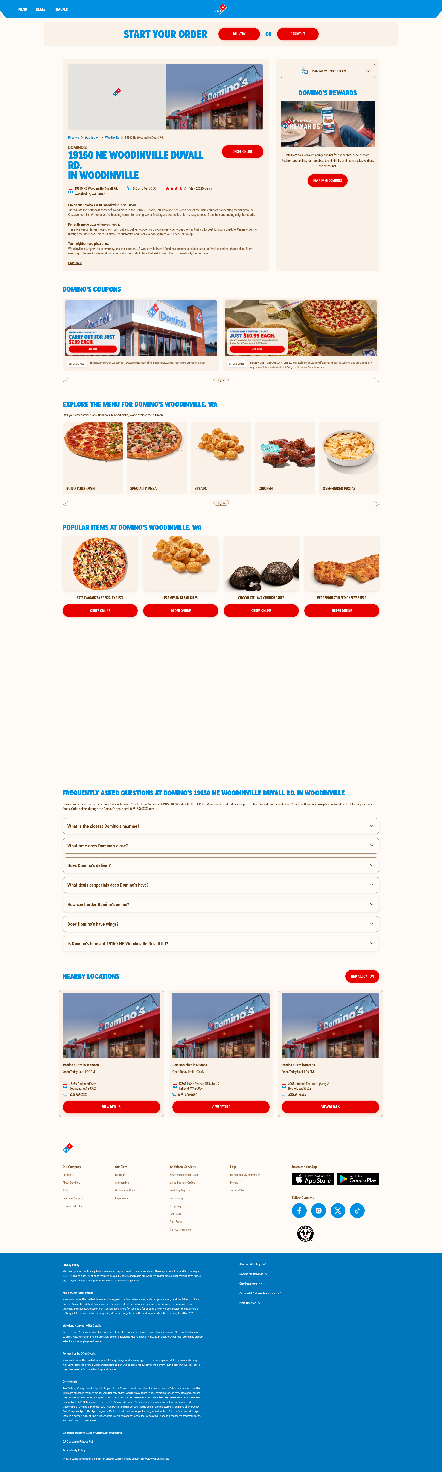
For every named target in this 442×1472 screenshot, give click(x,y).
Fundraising (176, 1198)
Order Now (75, 262)
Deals (40, 9)
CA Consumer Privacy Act (78, 1441)
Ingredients (121, 1198)
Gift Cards (175, 1214)
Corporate (68, 1175)
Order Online (243, 151)
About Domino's (71, 1182)
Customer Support (73, 1198)
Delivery (239, 34)
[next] (376, 379)
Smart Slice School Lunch (184, 1175)
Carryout (298, 34)
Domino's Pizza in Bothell (298, 1064)
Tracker (61, 9)
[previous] (65, 379)
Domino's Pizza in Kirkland (189, 1064)
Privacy (234, 1182)
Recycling (175, 1206)
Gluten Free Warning (126, 1190)
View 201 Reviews (200, 188)
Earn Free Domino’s (327, 180)
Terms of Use (237, 1190)
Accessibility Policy (74, 1450)
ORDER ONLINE (100, 610)
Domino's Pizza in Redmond (81, 1064)
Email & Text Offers (73, 1206)
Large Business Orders (182, 1182)
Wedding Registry (180, 1190)
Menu (22, 9)
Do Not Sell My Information (245, 1175)
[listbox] (221, 334)
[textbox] (221, 806)
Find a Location (362, 976)
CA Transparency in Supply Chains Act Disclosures (92, 1433)
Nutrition (120, 1175)
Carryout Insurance (180, 1229)
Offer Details (76, 364)
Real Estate (176, 1222)
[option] (141, 334)
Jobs (65, 1190)
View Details (111, 1107)
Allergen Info (122, 1182)
